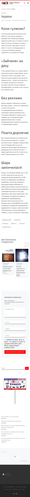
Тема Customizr (22, 489)
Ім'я (7, 322)
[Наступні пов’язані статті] (27, 244)
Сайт (7, 335)
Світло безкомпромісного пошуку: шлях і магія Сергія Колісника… (13, 439)
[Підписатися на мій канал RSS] (13, 494)
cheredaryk (8, 20)
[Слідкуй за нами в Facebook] (16, 494)
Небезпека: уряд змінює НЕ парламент (11, 421)
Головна (3, 9)
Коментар (9, 309)
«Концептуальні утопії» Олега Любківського (7, 269)
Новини (8, 9)
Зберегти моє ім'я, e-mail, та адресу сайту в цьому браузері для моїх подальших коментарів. (14, 343)
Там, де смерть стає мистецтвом (9, 416)
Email (7, 329)
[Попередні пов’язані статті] (23, 244)
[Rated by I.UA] (6, 475)
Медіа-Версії (11, 487)
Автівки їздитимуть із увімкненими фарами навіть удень (20, 271)
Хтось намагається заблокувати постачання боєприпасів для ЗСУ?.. (12, 432)
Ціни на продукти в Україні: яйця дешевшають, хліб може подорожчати (13, 426)
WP (10, 489)
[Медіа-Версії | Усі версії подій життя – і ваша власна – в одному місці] (5, 3)
